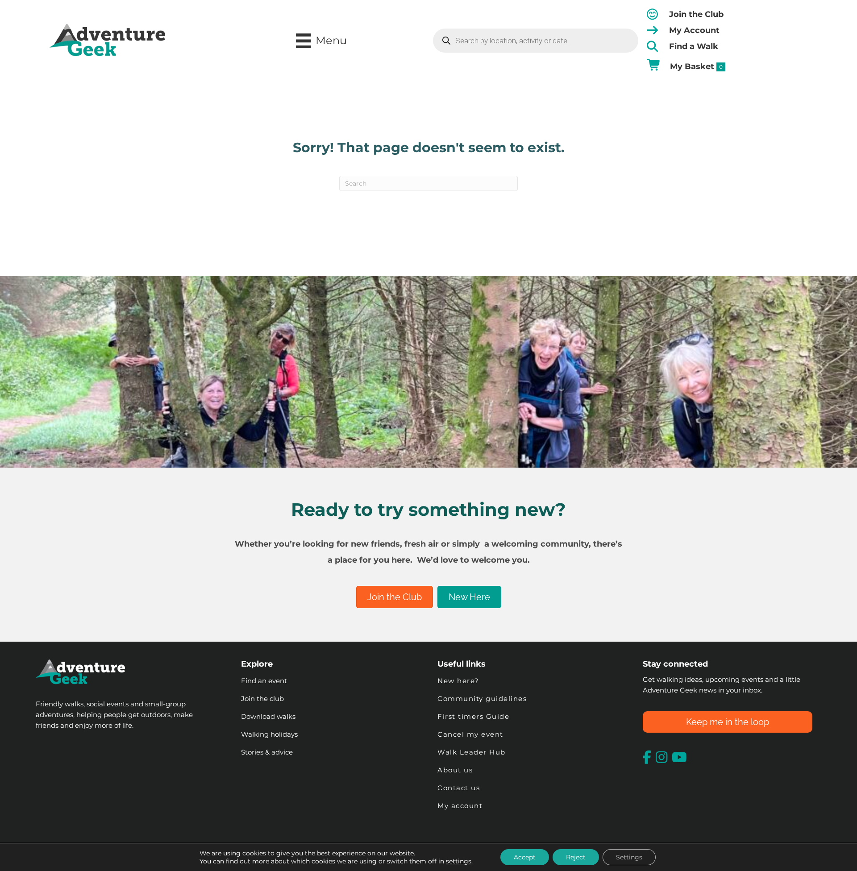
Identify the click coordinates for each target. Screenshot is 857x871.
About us (455, 770)
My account (460, 805)
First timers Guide (473, 716)
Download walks (268, 716)
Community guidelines (482, 698)
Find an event (264, 680)
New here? (458, 680)
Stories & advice (267, 752)
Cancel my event (470, 734)
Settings (629, 857)
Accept (525, 857)
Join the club (262, 698)
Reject (576, 857)
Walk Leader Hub (472, 752)
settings (458, 861)
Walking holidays (269, 734)
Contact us (458, 788)
